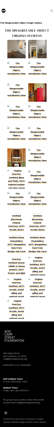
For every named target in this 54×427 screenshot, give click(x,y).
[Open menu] (51, 11)
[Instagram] (5, 413)
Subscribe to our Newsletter (17, 365)
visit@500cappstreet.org (15, 359)
